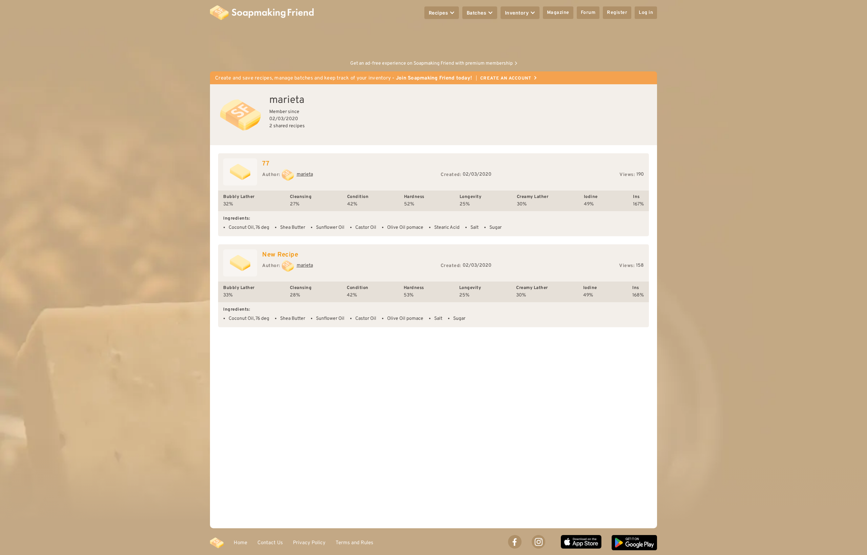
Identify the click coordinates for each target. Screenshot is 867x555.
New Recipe (280, 255)
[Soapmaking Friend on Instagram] (538, 542)
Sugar (495, 227)
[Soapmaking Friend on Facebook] (515, 542)
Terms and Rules (354, 543)
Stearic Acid (447, 227)
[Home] (217, 543)
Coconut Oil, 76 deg (249, 227)
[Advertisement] (433, 40)
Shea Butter (292, 227)
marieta (305, 174)
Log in (646, 13)
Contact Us (270, 543)
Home (240, 543)
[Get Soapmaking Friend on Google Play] (634, 542)
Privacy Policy (309, 543)
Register (617, 13)
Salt (474, 227)
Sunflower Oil (330, 227)
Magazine (558, 13)
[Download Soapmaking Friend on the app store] (581, 542)
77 (265, 164)
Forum (588, 13)
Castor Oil (365, 227)
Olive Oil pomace (405, 227)
